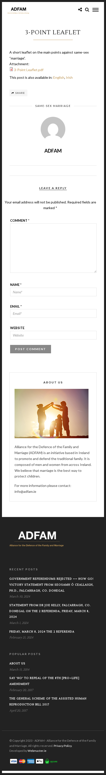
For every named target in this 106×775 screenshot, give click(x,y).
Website (17, 328)
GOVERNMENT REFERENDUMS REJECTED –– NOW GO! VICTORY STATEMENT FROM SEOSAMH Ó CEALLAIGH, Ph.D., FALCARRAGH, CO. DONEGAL (51, 585)
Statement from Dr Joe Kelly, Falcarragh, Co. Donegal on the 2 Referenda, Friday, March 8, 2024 (50, 611)
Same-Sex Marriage (53, 105)
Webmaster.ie (37, 751)
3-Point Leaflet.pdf (28, 70)
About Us (17, 663)
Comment (19, 220)
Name (15, 285)
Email (16, 306)
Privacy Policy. (63, 746)
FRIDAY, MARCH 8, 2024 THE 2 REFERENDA (41, 632)
